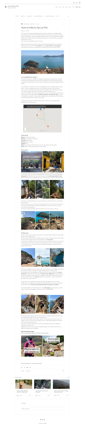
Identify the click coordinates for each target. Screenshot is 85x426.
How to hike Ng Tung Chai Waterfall (42, 391)
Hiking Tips (23, 16)
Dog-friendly (29, 16)
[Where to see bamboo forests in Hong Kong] (23, 384)
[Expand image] (31, 161)
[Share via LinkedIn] (27, 367)
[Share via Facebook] (21, 367)
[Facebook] (78, 7)
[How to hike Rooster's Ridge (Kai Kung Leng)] (61, 384)
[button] (79, 2)
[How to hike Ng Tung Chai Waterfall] (42, 384)
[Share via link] (30, 367)
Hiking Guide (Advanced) (49, 16)
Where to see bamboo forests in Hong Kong (22, 391)
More (57, 16)
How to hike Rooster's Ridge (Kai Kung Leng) (61, 391)
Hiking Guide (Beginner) (38, 16)
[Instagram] (76, 7)
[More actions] (63, 24)
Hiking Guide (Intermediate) (37, 363)
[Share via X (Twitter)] (24, 367)
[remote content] (42, 119)
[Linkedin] (44, 419)
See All (68, 377)
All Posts (16, 16)
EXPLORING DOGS (13, 6)
